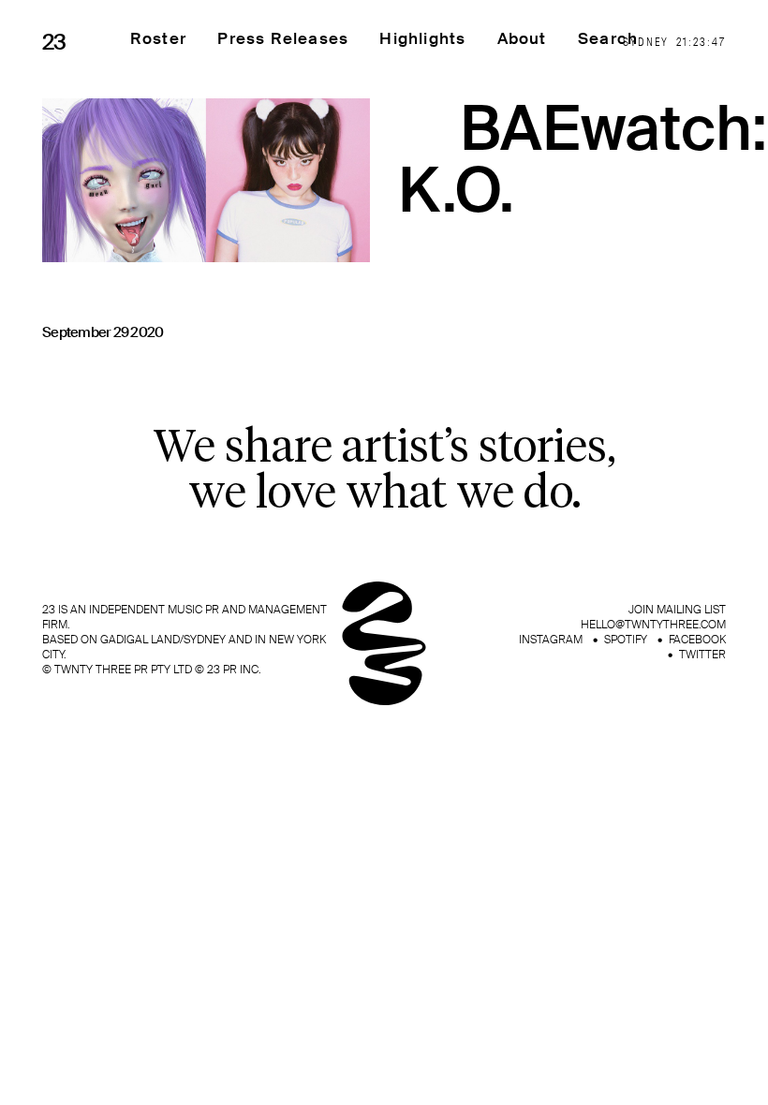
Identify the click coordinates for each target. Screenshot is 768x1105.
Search (608, 38)
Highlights (422, 38)
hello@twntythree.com (653, 624)
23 (54, 42)
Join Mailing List (677, 609)
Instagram (551, 639)
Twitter (702, 654)
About (522, 38)
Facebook (697, 639)
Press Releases (282, 38)
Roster (158, 38)
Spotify (625, 639)
